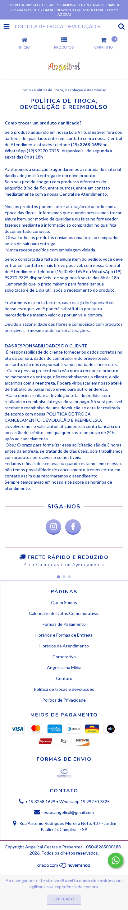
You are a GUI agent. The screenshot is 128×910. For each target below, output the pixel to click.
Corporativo (64, 656)
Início (26, 90)
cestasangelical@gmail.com (67, 812)
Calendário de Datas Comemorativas (64, 613)
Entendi (64, 899)
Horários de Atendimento (64, 645)
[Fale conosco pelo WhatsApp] (115, 860)
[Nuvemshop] (64, 866)
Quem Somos (64, 602)
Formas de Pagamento (64, 624)
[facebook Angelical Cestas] (73, 527)
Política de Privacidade (64, 700)
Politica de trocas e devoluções (64, 689)
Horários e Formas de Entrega (64, 635)
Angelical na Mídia (64, 667)
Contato (64, 678)
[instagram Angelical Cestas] (53, 527)
